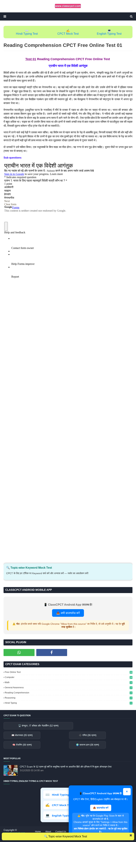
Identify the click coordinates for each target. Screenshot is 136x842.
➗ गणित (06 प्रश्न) (87, 735)
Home (38, 831)
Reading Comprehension (68, 692)
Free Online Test (68, 672)
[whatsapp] (19, 652)
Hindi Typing (68, 703)
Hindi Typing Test (27, 33)
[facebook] (51, 652)
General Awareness (68, 687)
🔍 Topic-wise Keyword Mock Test (65, 836)
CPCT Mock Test (68, 33)
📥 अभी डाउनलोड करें (68, 612)
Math (68, 682)
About (48, 831)
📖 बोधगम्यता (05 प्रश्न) (22, 735)
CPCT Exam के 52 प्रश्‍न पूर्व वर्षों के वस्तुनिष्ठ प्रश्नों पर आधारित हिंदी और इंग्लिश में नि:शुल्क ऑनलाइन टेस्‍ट (66, 766)
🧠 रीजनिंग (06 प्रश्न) (22, 744)
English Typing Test (109, 33)
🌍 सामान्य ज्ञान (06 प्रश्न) (87, 744)
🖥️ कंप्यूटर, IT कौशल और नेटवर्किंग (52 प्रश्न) (38, 725)
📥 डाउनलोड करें (100, 807)
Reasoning (68, 698)
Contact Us (60, 831)
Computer (68, 677)
